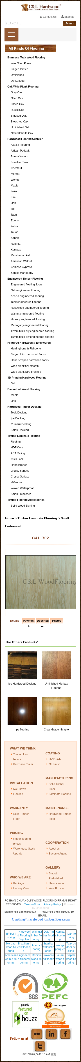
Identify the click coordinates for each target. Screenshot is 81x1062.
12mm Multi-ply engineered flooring (32, 331)
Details (14, 620)
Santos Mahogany (22, 272)
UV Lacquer (18, 80)
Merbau (15, 174)
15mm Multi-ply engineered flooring (32, 336)
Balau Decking (20, 430)
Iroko (14, 191)
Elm (13, 197)
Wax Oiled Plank (21, 63)
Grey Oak (16, 92)
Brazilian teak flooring (23, 947)
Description (43, 621)
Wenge (15, 179)
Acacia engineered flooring (27, 296)
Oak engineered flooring (25, 290)
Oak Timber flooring (48, 935)
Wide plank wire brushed (26, 371)
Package (18, 883)
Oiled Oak (17, 98)
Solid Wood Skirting (23, 505)
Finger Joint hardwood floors (28, 354)
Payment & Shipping (28, 621)
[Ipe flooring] (22, 698)
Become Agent (58, 853)
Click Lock (17, 459)
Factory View (21, 888)
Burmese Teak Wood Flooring (26, 57)
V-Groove (16, 482)
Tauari (14, 232)
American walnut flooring (11, 959)
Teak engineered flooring (26, 302)
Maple (14, 185)
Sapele (15, 238)
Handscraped (19, 465)
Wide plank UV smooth (25, 366)
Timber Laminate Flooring (23, 435)
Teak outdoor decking (71, 947)
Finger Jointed (19, 69)
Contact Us (49, 16)
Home (9, 518)
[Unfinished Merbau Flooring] (57, 653)
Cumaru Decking (21, 424)
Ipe (13, 208)
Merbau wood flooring (11, 947)
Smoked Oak (19, 115)
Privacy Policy (52, 904)
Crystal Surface (20, 476)
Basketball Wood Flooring (23, 389)
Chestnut (16, 168)
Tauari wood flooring (60, 959)
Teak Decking (19, 412)
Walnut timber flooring (36, 935)
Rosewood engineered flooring (30, 307)
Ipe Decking (18, 418)
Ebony (15, 220)
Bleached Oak (19, 121)
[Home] (40, 7)
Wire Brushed (57, 888)
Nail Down (19, 789)
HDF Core (17, 447)
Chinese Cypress (21, 267)
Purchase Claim (23, 764)
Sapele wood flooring (71, 959)
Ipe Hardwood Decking (22, 683)
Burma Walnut (19, 156)
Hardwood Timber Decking (24, 406)
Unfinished (17, 75)
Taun (14, 214)
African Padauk (20, 150)
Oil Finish (54, 764)
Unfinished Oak (20, 127)
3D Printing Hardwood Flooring (26, 377)
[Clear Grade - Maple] (57, 698)
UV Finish (55, 759)
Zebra (14, 226)
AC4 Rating (18, 453)
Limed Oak (17, 104)
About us (54, 848)
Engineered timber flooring (23, 959)
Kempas (16, 249)
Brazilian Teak (19, 162)
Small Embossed (21, 494)
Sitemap (69, 16)
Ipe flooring (22, 729)
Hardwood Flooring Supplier (25, 139)
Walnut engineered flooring (27, 313)
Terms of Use (32, 904)
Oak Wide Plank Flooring (22, 86)
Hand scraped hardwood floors (30, 360)
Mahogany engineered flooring (30, 325)
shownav (11, 35)
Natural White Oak (22, 133)
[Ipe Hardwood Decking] (22, 653)
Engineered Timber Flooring (25, 278)
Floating (16, 441)
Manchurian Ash (21, 255)
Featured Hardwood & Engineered (29, 342)
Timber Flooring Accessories (26, 499)
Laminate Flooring (60, 794)
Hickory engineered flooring (28, 319)
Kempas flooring (60, 935)
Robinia (15, 243)
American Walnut (21, 261)
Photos (56, 620)
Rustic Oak (17, 109)
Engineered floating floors (26, 284)
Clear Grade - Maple (56, 729)
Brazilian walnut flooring (48, 947)
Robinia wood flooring (36, 959)
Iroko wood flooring (48, 959)
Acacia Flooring (20, 144)
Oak (13, 203)
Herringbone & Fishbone (26, 348)
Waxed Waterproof (22, 488)
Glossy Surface (20, 470)
